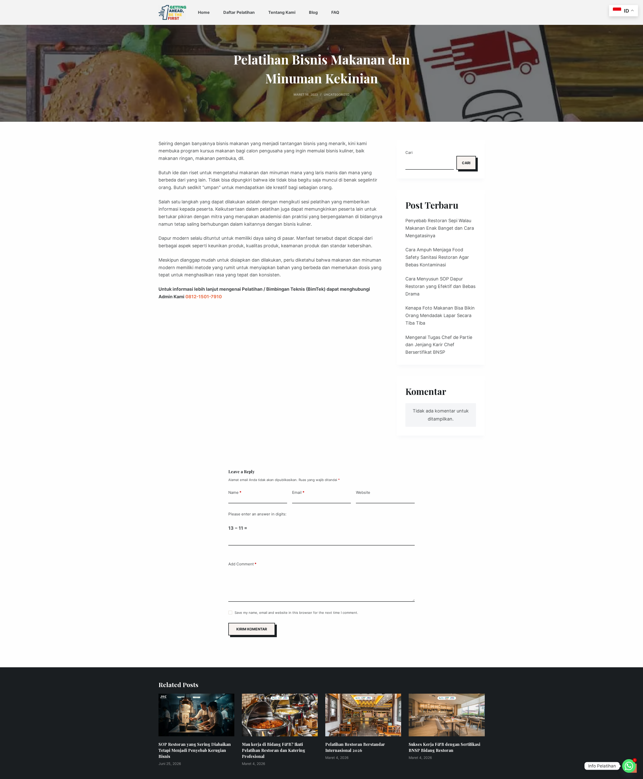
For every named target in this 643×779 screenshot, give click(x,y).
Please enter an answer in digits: (257, 514)
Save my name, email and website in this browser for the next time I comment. (296, 613)
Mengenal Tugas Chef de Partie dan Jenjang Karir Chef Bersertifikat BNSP (438, 345)
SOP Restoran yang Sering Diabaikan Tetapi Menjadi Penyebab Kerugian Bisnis (194, 750)
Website (363, 492)
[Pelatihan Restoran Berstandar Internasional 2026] (363, 715)
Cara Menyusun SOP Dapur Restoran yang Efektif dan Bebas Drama (440, 286)
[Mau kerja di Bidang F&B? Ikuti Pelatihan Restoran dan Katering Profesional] (280, 715)
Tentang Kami (281, 12)
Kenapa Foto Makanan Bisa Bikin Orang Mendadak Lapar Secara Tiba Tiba (440, 315)
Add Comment (242, 564)
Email (298, 492)
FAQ (335, 12)
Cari (409, 152)
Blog (313, 12)
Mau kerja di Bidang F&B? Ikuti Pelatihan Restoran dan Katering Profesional (273, 750)
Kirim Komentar (251, 629)
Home (204, 12)
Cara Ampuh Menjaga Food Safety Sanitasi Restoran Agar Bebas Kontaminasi (437, 257)
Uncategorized (337, 94)
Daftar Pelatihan (239, 12)
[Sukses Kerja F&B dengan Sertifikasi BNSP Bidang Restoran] (447, 715)
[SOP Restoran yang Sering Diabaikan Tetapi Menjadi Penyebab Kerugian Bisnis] (196, 715)
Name (234, 492)
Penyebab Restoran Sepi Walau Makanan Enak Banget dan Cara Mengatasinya (439, 228)
